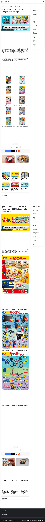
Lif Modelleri (34, 29)
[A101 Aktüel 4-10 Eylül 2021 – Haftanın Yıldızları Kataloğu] (25, 185)
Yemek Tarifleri (24, 1)
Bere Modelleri (35, 14)
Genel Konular (35, 21)
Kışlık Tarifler (29, 1)
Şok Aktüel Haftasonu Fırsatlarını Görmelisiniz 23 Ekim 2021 (14, 178)
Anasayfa (4, 6)
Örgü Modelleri (39, 1)
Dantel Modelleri (35, 18)
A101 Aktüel (7, 48)
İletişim (3, 515)
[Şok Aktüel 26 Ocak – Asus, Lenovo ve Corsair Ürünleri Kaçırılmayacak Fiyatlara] (6, 174)
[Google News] (17, 147)
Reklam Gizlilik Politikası (5, 514)
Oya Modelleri (34, 36)
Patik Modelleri (35, 37)
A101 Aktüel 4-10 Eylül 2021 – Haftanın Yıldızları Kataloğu (24, 188)
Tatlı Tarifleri (14, 1)
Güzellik (34, 22)
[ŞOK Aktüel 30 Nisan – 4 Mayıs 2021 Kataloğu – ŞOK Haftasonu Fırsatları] (6, 185)
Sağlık (33, 41)
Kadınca (34, 26)
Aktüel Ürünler (7, 6)
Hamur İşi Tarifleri (19, 1)
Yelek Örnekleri (34, 1)
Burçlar (34, 17)
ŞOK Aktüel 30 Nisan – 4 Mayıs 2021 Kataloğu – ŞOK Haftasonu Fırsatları (5, 188)
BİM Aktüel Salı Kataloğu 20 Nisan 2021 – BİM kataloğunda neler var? (15, 188)
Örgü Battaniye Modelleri (36, 32)
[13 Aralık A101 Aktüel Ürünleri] (25, 175)
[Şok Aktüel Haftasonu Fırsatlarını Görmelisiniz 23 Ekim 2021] (15, 174)
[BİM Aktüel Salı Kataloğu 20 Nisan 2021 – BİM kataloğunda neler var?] (15, 185)
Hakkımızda (3, 511)
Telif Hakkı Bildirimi (32, 520)
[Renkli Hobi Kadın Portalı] (5, 2)
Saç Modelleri (34, 40)
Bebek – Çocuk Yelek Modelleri (37, 13)
